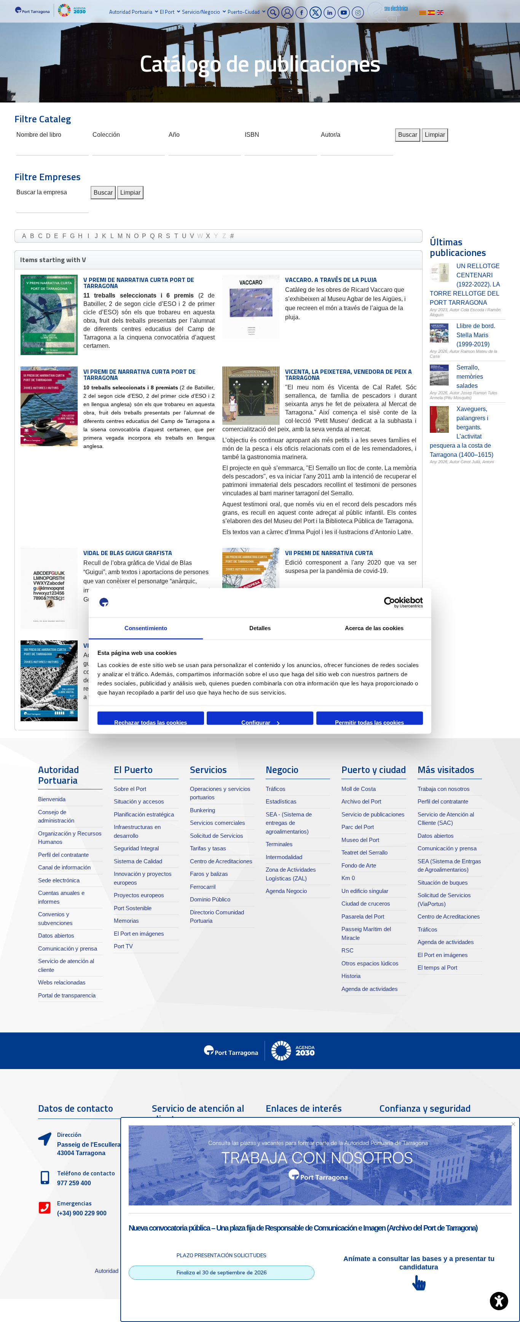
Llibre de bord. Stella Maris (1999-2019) (475, 335)
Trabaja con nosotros (444, 789)
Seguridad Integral (136, 848)
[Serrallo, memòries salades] (439, 375)
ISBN (252, 133)
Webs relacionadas (62, 982)
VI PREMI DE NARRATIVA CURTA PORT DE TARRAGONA (139, 374)
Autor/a (330, 133)
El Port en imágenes (139, 933)
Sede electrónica (59, 880)
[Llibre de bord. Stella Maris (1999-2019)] (439, 333)
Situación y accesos (139, 801)
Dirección (69, 1134)
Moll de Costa (358, 789)
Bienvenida (51, 799)
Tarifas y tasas (208, 848)
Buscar (407, 134)
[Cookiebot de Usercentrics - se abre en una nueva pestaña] (389, 602)
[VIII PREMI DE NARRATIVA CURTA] (49, 680)
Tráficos (276, 789)
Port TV (123, 946)
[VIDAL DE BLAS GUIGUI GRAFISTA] (49, 588)
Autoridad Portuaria (130, 12)
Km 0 (348, 878)
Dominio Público (210, 899)
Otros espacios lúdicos (370, 963)
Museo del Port (360, 840)
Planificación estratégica (144, 814)
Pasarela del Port (362, 916)
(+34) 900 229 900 (82, 1213)
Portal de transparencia (67, 995)
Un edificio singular (364, 891)
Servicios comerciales (217, 822)
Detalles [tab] (260, 627)
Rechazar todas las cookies (150, 722)
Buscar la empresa (41, 191)
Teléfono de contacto (86, 1173)
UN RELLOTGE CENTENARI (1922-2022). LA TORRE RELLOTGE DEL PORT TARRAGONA (465, 284)
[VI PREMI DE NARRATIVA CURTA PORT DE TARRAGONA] (49, 406)
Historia (350, 976)
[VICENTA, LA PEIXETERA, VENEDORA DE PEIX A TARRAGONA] (250, 396)
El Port (167, 12)
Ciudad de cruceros (365, 903)
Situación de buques (443, 882)
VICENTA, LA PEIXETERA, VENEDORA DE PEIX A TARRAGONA (348, 374)
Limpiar (435, 134)
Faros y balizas (209, 874)
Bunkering (202, 810)
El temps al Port (437, 967)
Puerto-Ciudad (244, 12)
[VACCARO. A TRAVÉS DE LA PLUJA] (250, 307)
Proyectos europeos (139, 895)
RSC (347, 950)
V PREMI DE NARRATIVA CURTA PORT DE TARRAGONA (138, 282)
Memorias (126, 920)
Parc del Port (357, 827)
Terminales (279, 844)
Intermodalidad (284, 857)
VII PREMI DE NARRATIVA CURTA (329, 552)
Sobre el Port (130, 789)
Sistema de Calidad (138, 861)
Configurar (255, 722)
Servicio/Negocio (201, 12)
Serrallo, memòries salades (469, 376)
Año (174, 133)
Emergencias (74, 1203)
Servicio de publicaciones (373, 814)
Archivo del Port (361, 801)
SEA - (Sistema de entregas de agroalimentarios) (289, 823)
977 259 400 (74, 1183)
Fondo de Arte (358, 865)
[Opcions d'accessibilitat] (499, 1301)
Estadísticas (281, 801)
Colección (106, 133)
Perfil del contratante (63, 854)
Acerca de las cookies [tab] (374, 627)
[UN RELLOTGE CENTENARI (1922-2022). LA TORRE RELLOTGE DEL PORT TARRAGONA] (439, 272)
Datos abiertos (56, 935)
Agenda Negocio (286, 891)
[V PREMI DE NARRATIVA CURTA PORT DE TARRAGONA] (49, 315)
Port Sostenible (133, 908)
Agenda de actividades (369, 989)
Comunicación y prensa (67, 948)
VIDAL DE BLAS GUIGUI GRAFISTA (127, 552)
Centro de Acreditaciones (221, 861)
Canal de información (64, 867)
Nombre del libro (38, 133)
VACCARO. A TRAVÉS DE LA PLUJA (331, 279)
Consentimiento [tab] (145, 627)
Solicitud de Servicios (216, 835)
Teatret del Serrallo (364, 852)
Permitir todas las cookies (369, 722)
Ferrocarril (202, 886)
